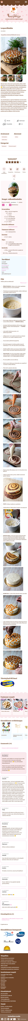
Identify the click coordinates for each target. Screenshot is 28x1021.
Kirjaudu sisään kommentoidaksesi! (10, 748)
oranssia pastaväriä (12, 226)
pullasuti (4, 270)
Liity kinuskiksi (4, 993)
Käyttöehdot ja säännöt (6, 995)
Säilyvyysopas (4, 965)
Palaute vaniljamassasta (6, 1010)
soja (11, 904)
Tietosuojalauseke (5, 999)
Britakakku (3, 987)
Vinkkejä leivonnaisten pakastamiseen (10, 967)
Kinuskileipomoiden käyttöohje (8, 1001)
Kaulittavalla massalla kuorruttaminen (10, 969)
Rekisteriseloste (5, 997)
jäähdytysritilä (5, 268)
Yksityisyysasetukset (6, 1012)
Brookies (3, 983)
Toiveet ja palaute (5, 1008)
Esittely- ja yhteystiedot (6, 1006)
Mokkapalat (3, 980)
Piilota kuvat (23, 282)
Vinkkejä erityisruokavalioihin (8, 963)
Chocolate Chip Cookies (6, 974)
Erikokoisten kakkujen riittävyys (8, 961)
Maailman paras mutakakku (7, 977)
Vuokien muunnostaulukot (7, 960)
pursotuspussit (5, 265)
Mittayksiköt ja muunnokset (7, 958)
